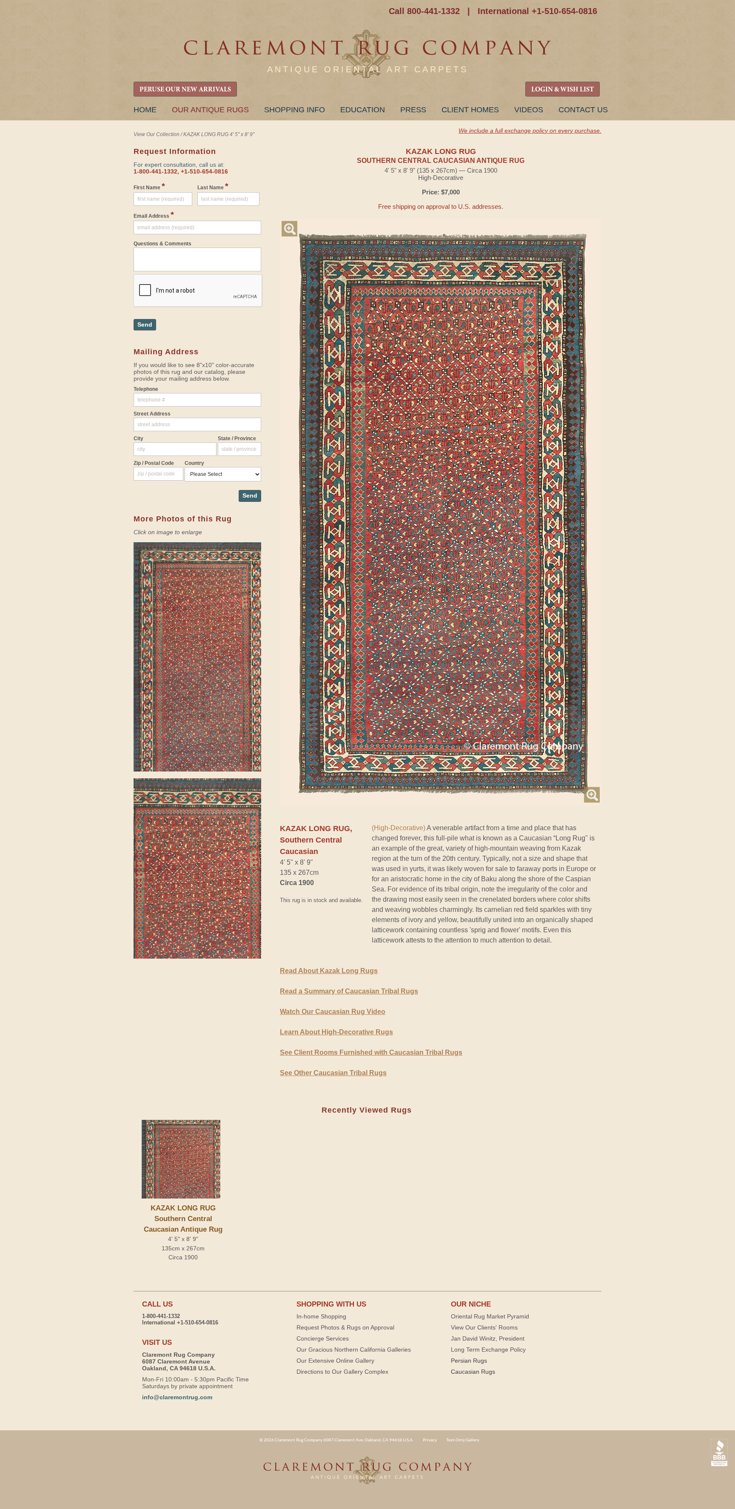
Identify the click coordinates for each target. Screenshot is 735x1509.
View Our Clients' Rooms (484, 1327)
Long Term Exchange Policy (488, 1349)
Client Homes (470, 109)
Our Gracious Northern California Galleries (353, 1349)
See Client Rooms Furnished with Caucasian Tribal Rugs (371, 1052)
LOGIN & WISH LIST (562, 89)
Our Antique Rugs (210, 109)
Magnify (289, 228)
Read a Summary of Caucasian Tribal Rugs (349, 991)
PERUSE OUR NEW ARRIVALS (185, 89)
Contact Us (583, 109)
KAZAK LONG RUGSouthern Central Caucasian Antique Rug (183, 1218)
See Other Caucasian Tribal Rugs (333, 1072)
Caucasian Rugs (473, 1371)
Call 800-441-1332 (424, 11)
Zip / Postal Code (154, 463)
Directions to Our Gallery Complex (342, 1371)
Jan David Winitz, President (487, 1338)
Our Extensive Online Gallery (335, 1360)
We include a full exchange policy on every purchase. (530, 130)
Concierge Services (322, 1338)
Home (145, 109)
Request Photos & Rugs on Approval (345, 1327)
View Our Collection (156, 134)
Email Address (154, 214)
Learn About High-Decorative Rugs (336, 1032)
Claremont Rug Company (367, 54)
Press (413, 109)
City (138, 438)
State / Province (237, 438)
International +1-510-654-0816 (537, 11)
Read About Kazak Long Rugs (329, 970)
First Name (149, 186)
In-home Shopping (321, 1316)
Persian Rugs (469, 1360)
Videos (528, 109)
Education (362, 109)
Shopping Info (294, 109)
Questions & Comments (162, 244)
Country (194, 463)
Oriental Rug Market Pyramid (490, 1316)
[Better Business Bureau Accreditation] (719, 1453)
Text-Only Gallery (462, 1439)
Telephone (146, 389)
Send (144, 324)
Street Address (152, 414)
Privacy (430, 1439)
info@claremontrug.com (177, 1397)
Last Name (212, 186)
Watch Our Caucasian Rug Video (332, 1011)
